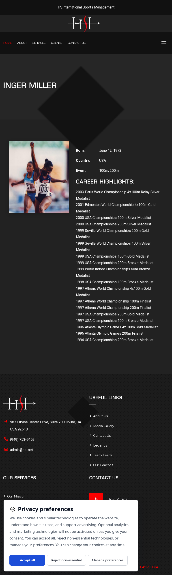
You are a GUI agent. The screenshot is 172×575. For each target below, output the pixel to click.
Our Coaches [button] (103, 465)
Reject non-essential (66, 560)
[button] (165, 43)
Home (7, 42)
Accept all (27, 560)
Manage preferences (107, 560)
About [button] (22, 42)
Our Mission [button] (16, 496)
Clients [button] (56, 42)
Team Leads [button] (102, 455)
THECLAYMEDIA (144, 567)
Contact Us (77, 42)
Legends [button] (100, 445)
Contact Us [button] (102, 436)
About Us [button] (100, 416)
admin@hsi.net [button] (21, 450)
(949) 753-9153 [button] (22, 439)
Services (38, 42)
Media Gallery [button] (103, 426)
